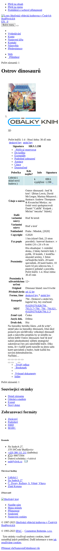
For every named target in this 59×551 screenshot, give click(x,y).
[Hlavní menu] (17, 25)
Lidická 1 (13, 477)
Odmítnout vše (32, 548)
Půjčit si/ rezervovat (25, 149)
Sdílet (17, 376)
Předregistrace (15, 48)
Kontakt (12, 42)
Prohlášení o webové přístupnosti (25, 10)
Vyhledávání (14, 33)
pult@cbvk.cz (15, 461)
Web (10, 54)
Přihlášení (13, 57)
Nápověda (13, 45)
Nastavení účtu (15, 39)
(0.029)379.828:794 (36, 305)
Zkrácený (13, 419)
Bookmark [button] (20, 367)
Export (11, 402)
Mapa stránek (15, 507)
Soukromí (13, 513)
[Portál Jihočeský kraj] (14, 499)
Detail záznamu (16, 396)
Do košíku (19, 152)
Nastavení (19, 548)
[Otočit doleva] (9, 362)
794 (43, 308)
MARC (12, 428)
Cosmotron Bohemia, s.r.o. (38, 531)
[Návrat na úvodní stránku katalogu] (29, 18)
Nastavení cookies (17, 516)
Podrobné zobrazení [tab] (24, 158)
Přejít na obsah (15, 4)
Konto (11, 36)
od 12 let (29, 291)
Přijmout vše (7, 548)
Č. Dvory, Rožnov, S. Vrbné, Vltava (27, 483)
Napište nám (14, 504)
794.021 (51, 308)
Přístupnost (13, 510)
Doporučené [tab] (20, 167)
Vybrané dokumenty (25, 373)
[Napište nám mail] (26, 461)
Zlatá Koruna (15, 486)
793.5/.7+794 (32, 308)
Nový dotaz (14, 405)
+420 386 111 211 (17, 452)
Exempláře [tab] (20, 155)
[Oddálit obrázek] (12, 359)
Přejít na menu (15, 7)
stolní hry (28, 142)
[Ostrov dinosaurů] (22, 116)
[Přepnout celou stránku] (19, 359)
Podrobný (13, 422)
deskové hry (15, 142)
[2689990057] (52, 182)
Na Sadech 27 (15, 480)
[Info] (22, 359)
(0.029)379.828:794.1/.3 (38, 311)
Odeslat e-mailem (17, 399)
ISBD (11, 425)
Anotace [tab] (18, 161)
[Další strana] (19, 362)
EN (3, 21)
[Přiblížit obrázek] (9, 359)
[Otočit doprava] (12, 362)
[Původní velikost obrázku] (15, 359)
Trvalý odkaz (21, 364)
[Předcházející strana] (15, 362)
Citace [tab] (17, 164)
